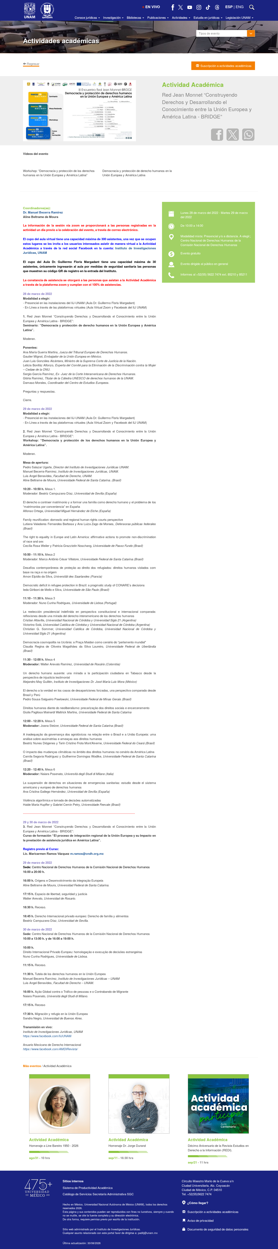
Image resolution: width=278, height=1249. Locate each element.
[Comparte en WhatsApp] (248, 134)
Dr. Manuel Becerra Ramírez (43, 212)
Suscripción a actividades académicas (213, 1212)
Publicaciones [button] (157, 17)
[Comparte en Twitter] (232, 134)
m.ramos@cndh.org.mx (87, 853)
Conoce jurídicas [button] (86, 17)
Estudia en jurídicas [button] (207, 17)
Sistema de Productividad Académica (88, 1188)
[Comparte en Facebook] (217, 134)
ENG (240, 6)
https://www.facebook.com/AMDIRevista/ (50, 1049)
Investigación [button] (112, 17)
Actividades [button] (180, 17)
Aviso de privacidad (200, 1220)
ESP (229, 6)
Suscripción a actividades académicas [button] (226, 65)
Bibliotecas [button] (134, 17)
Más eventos (32, 1066)
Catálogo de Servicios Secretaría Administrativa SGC (98, 1194)
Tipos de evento (209, 33)
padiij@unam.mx (148, 1233)
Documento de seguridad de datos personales (217, 1229)
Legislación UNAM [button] (238, 17)
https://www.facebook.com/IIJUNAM (47, 1036)
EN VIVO (152, 6)
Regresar (32, 63)
